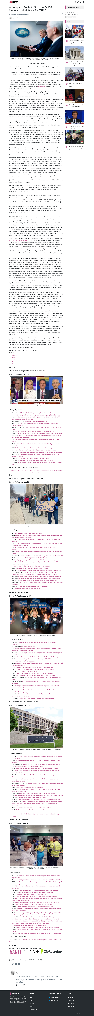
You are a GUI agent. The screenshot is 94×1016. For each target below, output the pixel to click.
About (24, 1013)
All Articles (20, 985)
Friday (14, 364)
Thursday (14, 362)
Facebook (71, 1000)
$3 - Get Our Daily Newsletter (73, 11)
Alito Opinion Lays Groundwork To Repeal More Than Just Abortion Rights (76, 63)
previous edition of (19, 240)
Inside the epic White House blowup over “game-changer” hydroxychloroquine (38, 415)
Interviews (32, 1003)
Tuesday (14, 358)
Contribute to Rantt (55, 997)
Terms (20, 1013)
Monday (14, 355)
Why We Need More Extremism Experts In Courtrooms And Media (76, 85)
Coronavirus (21, 967)
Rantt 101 (32, 1000)
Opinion (31, 1006)
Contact (12, 1013)
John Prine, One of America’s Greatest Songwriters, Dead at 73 (37, 698)
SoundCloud (72, 1003)
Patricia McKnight (48, 526)
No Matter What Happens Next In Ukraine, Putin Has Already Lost (76, 148)
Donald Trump (29, 967)
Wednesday (15, 360)
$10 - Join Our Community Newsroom (75, 12)
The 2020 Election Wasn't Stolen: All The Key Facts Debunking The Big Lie (76, 42)
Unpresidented (42, 86)
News (31, 997)
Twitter (71, 997)
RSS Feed (71, 1006)
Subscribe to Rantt (54, 1000)
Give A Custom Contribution (73, 14)
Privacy (16, 1013)
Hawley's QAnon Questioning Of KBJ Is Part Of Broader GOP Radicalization (76, 106)
